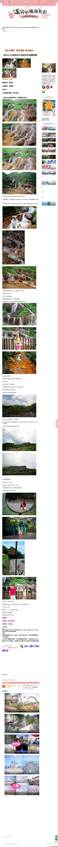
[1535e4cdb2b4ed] (13, 646)
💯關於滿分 (4, 1)
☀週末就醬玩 (26, 1)
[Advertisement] (20, 41)
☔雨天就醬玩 (34, 1)
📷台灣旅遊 (11, 1)
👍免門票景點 (19, 1)
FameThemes (54, 843)
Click (57, 423)
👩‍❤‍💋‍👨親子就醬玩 (42, 1)
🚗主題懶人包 (5, 4)
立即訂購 (47, 120)
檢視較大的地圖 (4, 674)
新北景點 (9, 836)
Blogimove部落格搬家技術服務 (52, 846)
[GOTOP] (56, 842)
